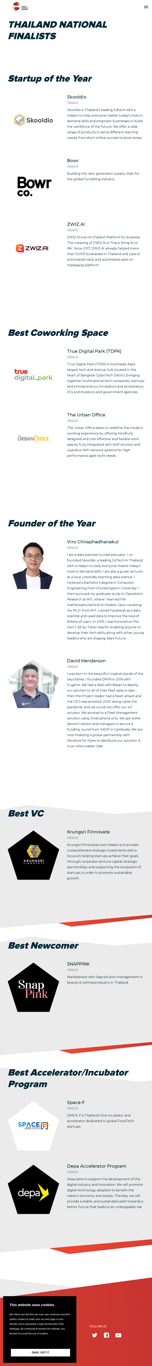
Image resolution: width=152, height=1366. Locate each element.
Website (72, 102)
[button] (40, 1342)
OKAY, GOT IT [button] (40, 1352)
